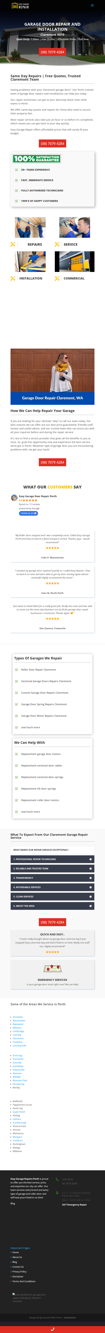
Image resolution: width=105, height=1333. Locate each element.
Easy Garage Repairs (22, 1178)
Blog (13, 1203)
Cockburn (18, 1140)
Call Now (67, 1179)
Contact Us (18, 1266)
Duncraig (17, 1055)
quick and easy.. (52, 934)
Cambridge (18, 1031)
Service (71, 244)
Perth (36, 1178)
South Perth (19, 1111)
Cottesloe (18, 1041)
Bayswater (18, 1024)
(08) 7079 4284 (52, 52)
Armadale (18, 1016)
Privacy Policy (19, 1271)
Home (15, 1252)
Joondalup (18, 1066)
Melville (17, 1076)
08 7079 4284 (69, 1183)
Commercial (74, 278)
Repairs (35, 244)
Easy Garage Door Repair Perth (38, 496)
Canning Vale (19, 1045)
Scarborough (19, 1122)
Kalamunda (18, 1069)
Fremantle (18, 1059)
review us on (27, 513)
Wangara (17, 1136)
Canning (17, 1034)
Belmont (17, 1027)
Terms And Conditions (23, 1281)
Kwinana (17, 1073)
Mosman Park (20, 1080)
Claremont (18, 1038)
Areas (33, 1004)
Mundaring (18, 1084)
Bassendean (19, 1020)
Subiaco (17, 1119)
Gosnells (17, 1062)
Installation (30, 278)
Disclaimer (17, 1276)
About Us (17, 1257)
